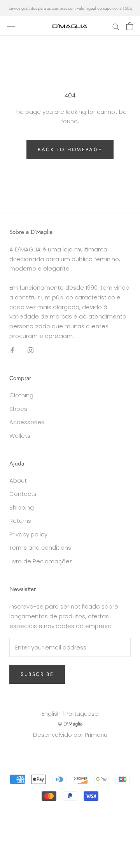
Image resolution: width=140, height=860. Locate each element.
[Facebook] (12, 350)
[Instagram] (30, 350)
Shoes (18, 409)
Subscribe (37, 674)
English (51, 714)
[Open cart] (129, 26)
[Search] (115, 26)
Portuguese (81, 714)
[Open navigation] (11, 26)
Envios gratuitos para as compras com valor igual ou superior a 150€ (70, 8)
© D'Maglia (70, 723)
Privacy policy (28, 534)
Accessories (26, 422)
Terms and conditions (40, 547)
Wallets (19, 436)
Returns (20, 521)
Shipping (21, 507)
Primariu (96, 735)
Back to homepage (70, 149)
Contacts (23, 494)
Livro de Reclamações (41, 561)
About (18, 480)
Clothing (21, 395)
